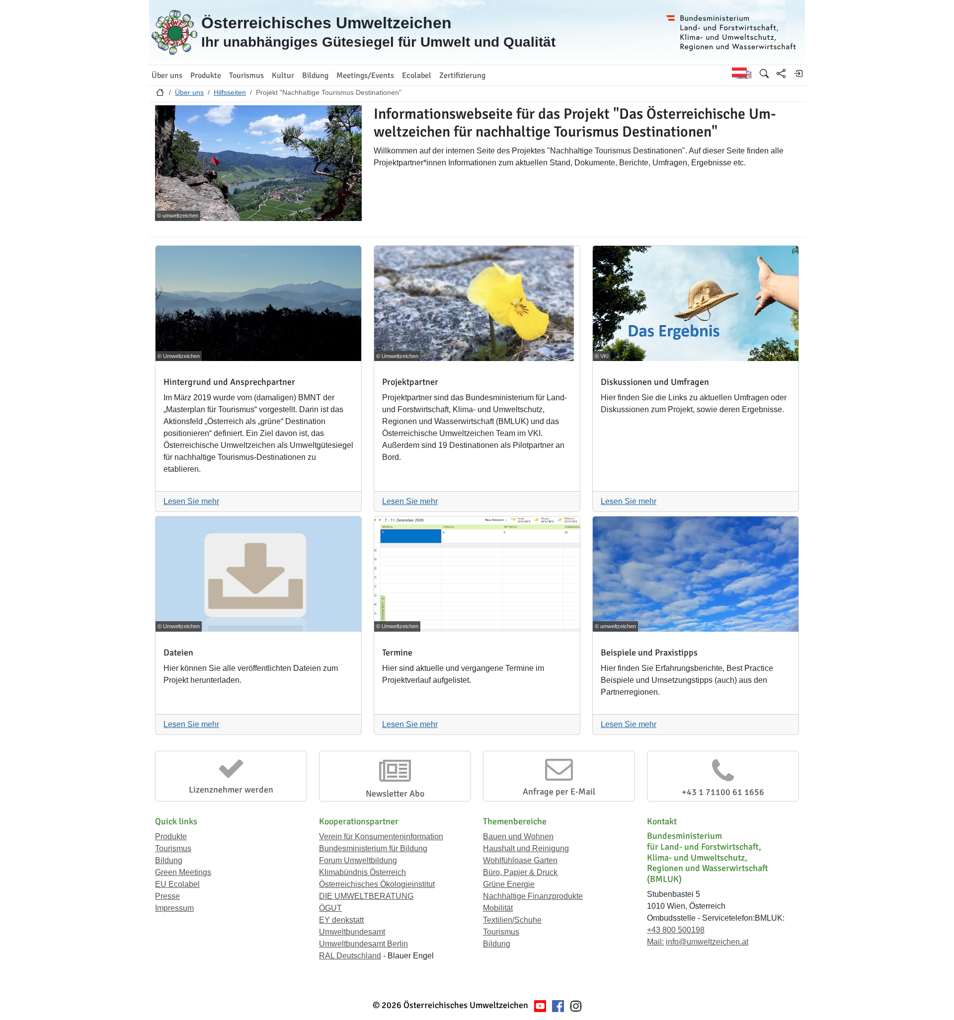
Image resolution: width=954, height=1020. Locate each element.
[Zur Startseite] (160, 95)
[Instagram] (576, 1005)
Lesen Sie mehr (191, 501)
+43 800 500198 (676, 930)
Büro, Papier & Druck (520, 872)
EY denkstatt (341, 920)
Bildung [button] (315, 75)
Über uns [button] (167, 75)
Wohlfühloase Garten (520, 860)
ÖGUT (330, 908)
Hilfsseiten (230, 92)
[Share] (781, 73)
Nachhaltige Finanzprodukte (533, 896)
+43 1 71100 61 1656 (723, 792)
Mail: (655, 942)
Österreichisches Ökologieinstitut (377, 884)
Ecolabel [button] (416, 75)
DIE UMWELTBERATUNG (366, 896)
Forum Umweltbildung (358, 860)
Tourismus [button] (246, 75)
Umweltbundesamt (352, 932)
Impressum (174, 908)
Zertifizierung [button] (462, 75)
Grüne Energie (509, 884)
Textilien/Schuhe (512, 920)
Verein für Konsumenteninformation (381, 836)
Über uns (189, 92)
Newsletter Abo (395, 793)
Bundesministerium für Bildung (373, 848)
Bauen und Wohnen (518, 836)
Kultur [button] (283, 75)
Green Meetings (183, 872)
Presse (167, 896)
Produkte (171, 836)
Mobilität (498, 908)
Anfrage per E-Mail (559, 791)
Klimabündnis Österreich (362, 872)
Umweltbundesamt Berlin (363, 944)
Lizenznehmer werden (231, 789)
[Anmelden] (798, 73)
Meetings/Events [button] (365, 75)
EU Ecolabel (177, 884)
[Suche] (764, 73)
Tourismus (173, 848)
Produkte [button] (205, 75)
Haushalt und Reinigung (526, 848)
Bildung (168, 860)
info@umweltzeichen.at (707, 942)
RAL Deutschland (350, 955)
